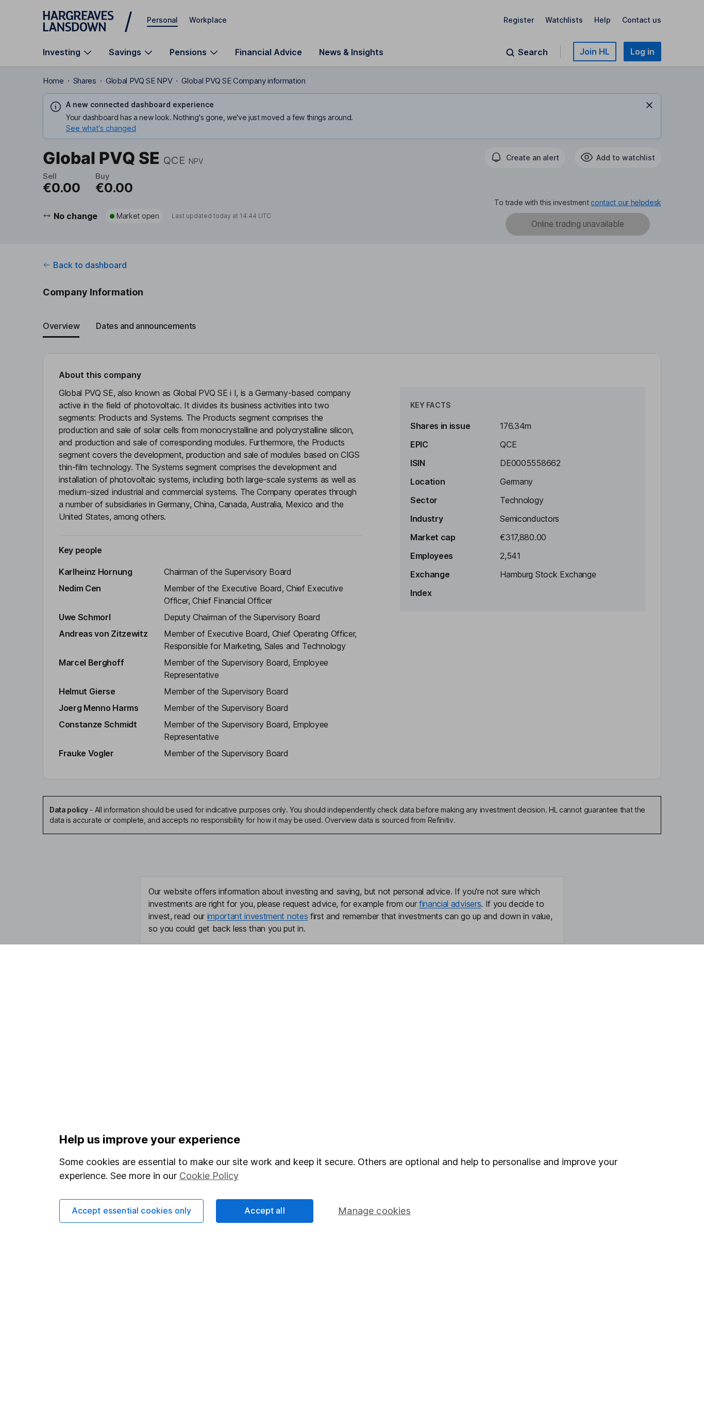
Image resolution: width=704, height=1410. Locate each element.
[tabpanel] (352, 566)
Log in (642, 51)
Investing (61, 52)
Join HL (595, 51)
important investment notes (257, 916)
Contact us (641, 19)
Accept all (264, 1210)
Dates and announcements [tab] (146, 326)
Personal (162, 19)
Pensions (188, 52)
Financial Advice (268, 52)
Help (602, 19)
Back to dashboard (90, 265)
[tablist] (352, 326)
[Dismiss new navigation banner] (649, 105)
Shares (84, 81)
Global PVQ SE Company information (243, 81)
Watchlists (564, 19)
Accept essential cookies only (132, 1210)
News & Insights (351, 52)
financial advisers (450, 904)
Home (53, 81)
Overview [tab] (61, 326)
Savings (125, 52)
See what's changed (101, 128)
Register (519, 19)
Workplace (208, 19)
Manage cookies (374, 1210)
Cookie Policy (209, 1175)
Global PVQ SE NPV (139, 81)
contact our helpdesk (626, 202)
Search (533, 52)
